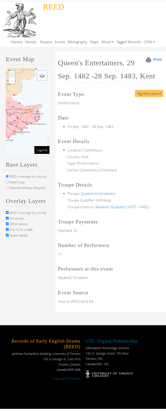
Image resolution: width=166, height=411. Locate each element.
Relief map (17, 182)
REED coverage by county (27, 176)
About (106, 42)
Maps (94, 42)
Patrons (16, 42)
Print (157, 59)
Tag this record (149, 93)
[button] (11, 74)
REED (53, 7)
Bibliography (77, 42)
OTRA (148, 42)
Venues (31, 42)
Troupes (46, 42)
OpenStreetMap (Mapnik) (27, 188)
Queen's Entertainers (98, 193)
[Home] (21, 5)
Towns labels (18, 235)
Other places (18, 224)
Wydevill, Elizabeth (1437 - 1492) (121, 206)
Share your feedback (66, 378)
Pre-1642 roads (21, 229)
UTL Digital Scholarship (112, 341)
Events (60, 42)
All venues (16, 218)
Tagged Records (129, 42)
